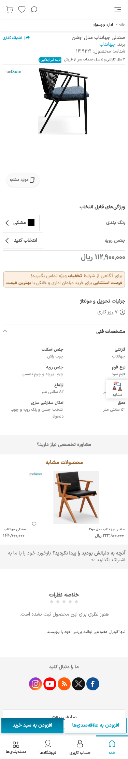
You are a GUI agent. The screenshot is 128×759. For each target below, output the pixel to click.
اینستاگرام (35, 683)
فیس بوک (92, 683)
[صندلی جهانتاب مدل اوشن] (64, 101)
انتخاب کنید (25, 240)
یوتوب (49, 683)
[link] (118, 9)
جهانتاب (107, 44)
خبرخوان (64, 683)
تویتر (78, 683)
